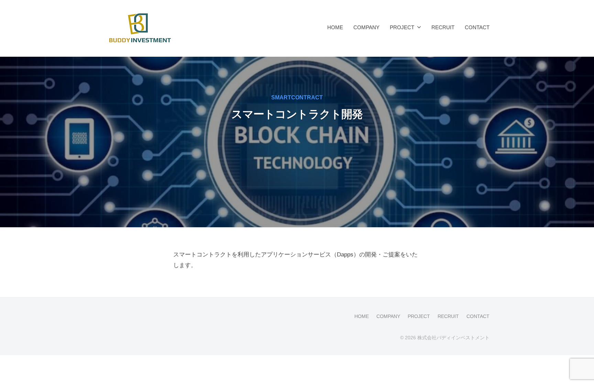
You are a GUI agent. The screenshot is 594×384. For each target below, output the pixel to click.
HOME (335, 27)
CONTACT (477, 27)
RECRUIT (442, 27)
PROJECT (402, 27)
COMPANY (366, 27)
